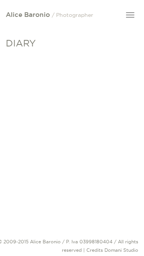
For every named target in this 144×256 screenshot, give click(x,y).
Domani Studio (121, 250)
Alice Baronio (49, 14)
